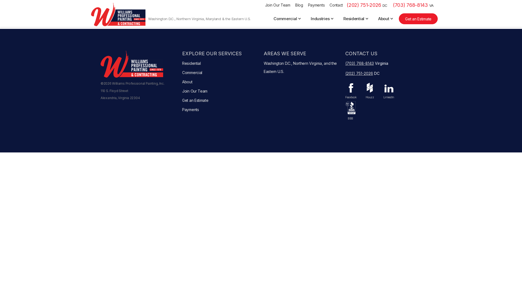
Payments (316, 5)
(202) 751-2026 (367, 5)
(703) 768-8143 (413, 5)
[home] (118, 14)
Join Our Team (277, 5)
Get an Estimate (418, 19)
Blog (299, 5)
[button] (288, 19)
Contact (336, 5)
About (187, 81)
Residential (191, 63)
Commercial (192, 72)
